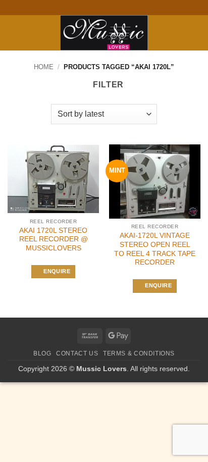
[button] (14, 32)
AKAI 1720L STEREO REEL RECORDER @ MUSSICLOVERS (53, 239)
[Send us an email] (119, 7)
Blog (42, 353)
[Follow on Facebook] (89, 7)
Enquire (56, 271)
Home (44, 67)
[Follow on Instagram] (99, 7)
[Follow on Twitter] (109, 7)
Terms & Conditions (139, 353)
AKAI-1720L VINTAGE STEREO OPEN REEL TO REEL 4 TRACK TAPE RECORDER (154, 249)
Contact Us (77, 353)
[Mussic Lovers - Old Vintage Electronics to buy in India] (104, 32)
